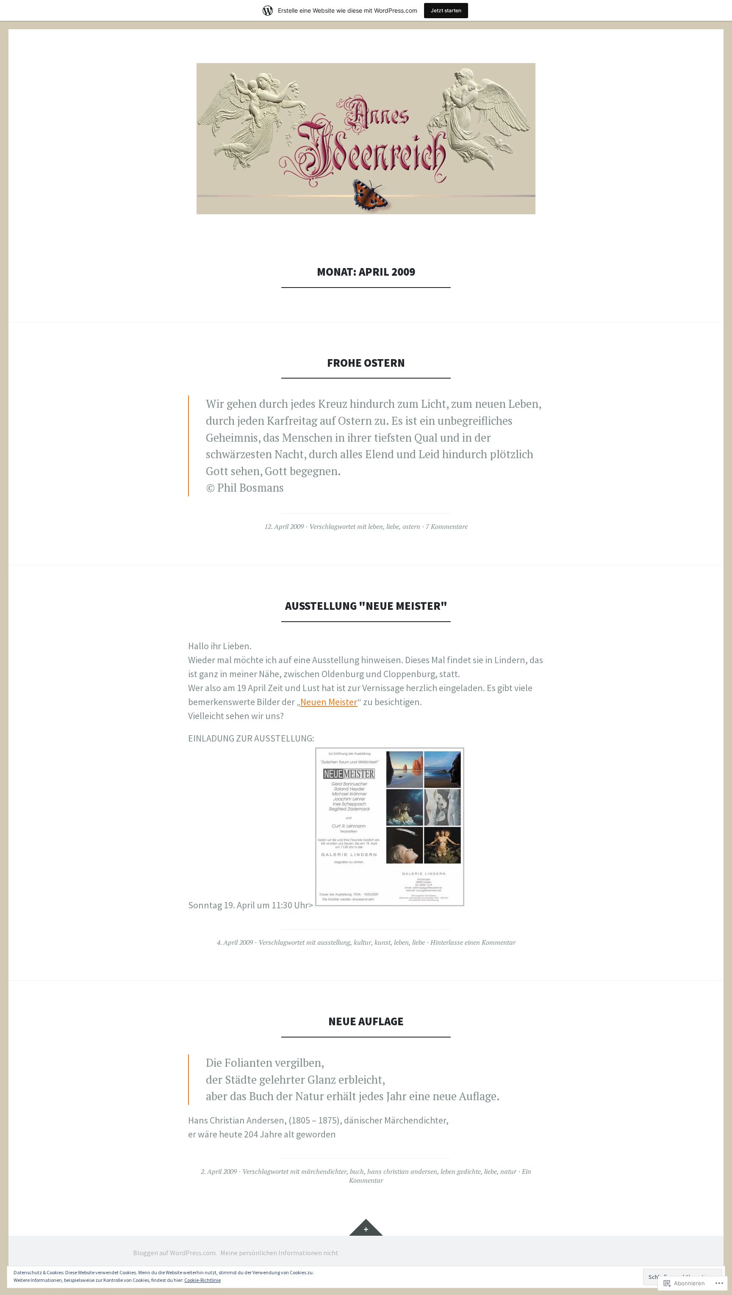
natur (508, 1171)
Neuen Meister (329, 702)
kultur (362, 942)
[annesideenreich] (366, 138)
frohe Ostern (366, 363)
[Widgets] (366, 1227)
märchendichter (324, 1171)
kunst (382, 942)
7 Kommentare (447, 526)
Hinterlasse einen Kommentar (473, 942)
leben (375, 526)
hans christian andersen (402, 1171)
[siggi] (389, 905)
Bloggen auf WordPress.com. (175, 1252)
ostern (411, 526)
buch (357, 1171)
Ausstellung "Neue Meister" (366, 606)
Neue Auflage (366, 1021)
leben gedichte (461, 1171)
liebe (392, 526)
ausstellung (333, 942)
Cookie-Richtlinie (202, 1280)
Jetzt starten (446, 10)
